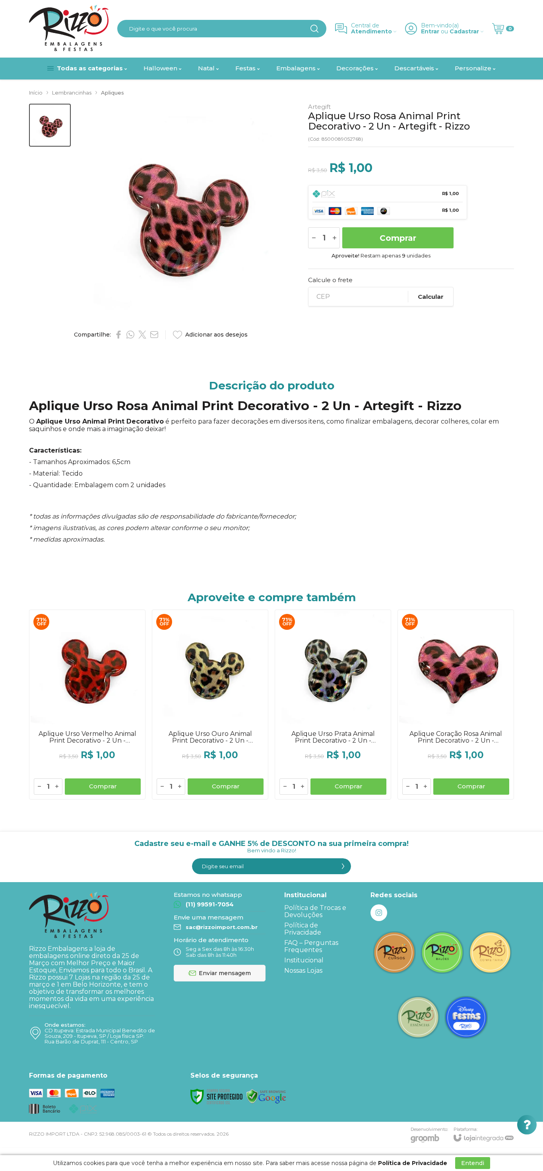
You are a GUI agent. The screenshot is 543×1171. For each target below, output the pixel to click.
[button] (50, 125)
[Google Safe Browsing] (266, 1096)
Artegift (319, 107)
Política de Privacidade (302, 928)
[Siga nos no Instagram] (378, 912)
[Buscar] (314, 28)
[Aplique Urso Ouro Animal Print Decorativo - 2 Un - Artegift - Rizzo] (210, 704)
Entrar (430, 32)
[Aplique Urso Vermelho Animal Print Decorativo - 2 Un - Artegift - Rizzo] (87, 704)
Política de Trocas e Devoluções (315, 911)
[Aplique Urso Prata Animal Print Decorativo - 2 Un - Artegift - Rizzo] (333, 704)
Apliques (112, 92)
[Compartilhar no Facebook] (118, 335)
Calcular (431, 296)
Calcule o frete (330, 280)
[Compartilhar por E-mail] (154, 335)
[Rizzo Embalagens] (69, 28)
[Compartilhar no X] (142, 335)
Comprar (398, 238)
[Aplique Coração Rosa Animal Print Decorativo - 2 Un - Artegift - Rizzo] (456, 704)
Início (36, 92)
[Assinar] (343, 866)
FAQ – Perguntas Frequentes (311, 946)
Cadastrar (464, 32)
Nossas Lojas (303, 970)
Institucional (304, 960)
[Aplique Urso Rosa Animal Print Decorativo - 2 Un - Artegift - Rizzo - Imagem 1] (50, 125)
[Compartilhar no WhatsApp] (130, 335)
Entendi (472, 1163)
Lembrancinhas (71, 92)
